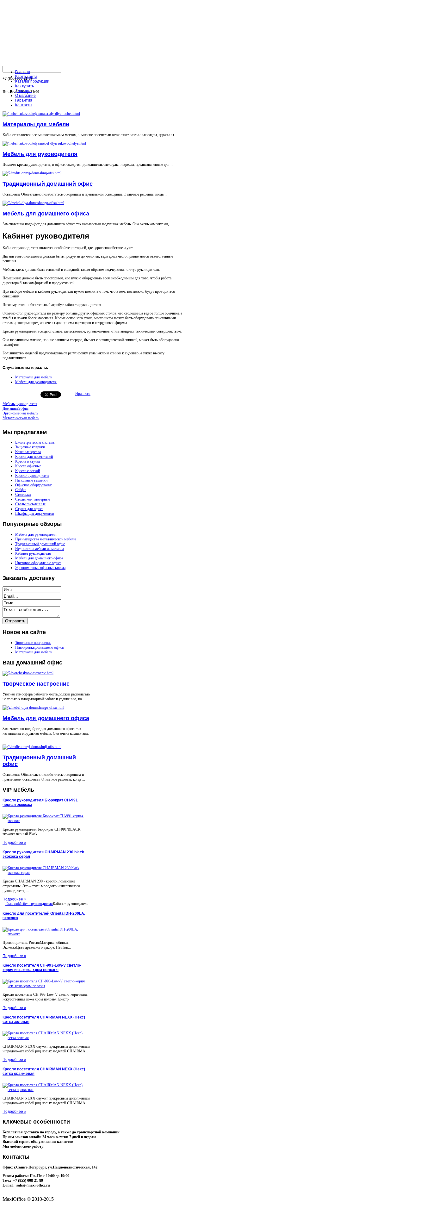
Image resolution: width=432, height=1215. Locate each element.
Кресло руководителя (32, 475)
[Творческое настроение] (28, 673)
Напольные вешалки (31, 480)
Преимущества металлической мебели (45, 539)
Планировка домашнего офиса (39, 647)
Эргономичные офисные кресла (40, 567)
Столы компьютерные (32, 499)
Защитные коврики (30, 447)
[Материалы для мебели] (41, 113)
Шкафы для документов (34, 513)
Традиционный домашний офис (48, 184)
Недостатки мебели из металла (39, 548)
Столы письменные (30, 504)
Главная (11, 903)
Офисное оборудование (33, 485)
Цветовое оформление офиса (38, 563)
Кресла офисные (28, 466)
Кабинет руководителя (33, 553)
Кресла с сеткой (27, 471)
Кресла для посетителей (34, 456)
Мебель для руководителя (40, 154)
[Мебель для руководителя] (44, 143)
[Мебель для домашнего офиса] (33, 203)
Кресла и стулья (27, 461)
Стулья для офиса (29, 509)
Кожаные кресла (28, 452)
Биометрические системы (35, 442)
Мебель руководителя (35, 903)
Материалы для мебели (36, 124)
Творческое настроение (33, 642)
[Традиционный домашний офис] (32, 173)
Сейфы (20, 490)
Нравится (82, 393)
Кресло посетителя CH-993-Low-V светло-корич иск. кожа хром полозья (42, 967)
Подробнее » (14, 842)
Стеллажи (23, 494)
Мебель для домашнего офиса (46, 213)
